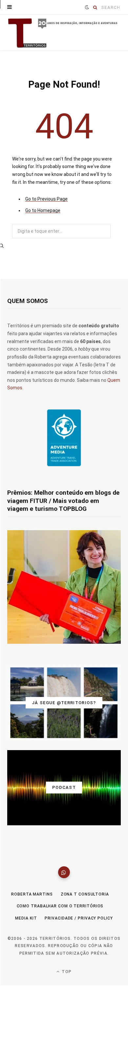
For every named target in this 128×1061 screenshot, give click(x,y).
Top (66, 971)
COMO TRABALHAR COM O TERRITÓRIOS (60, 906)
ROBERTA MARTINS (32, 894)
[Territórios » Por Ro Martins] (64, 33)
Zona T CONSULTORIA (85, 894)
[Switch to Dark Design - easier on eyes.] (87, 7)
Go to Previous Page (46, 199)
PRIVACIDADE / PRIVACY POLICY (79, 918)
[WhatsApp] (64, 872)
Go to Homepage (42, 210)
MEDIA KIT (26, 918)
